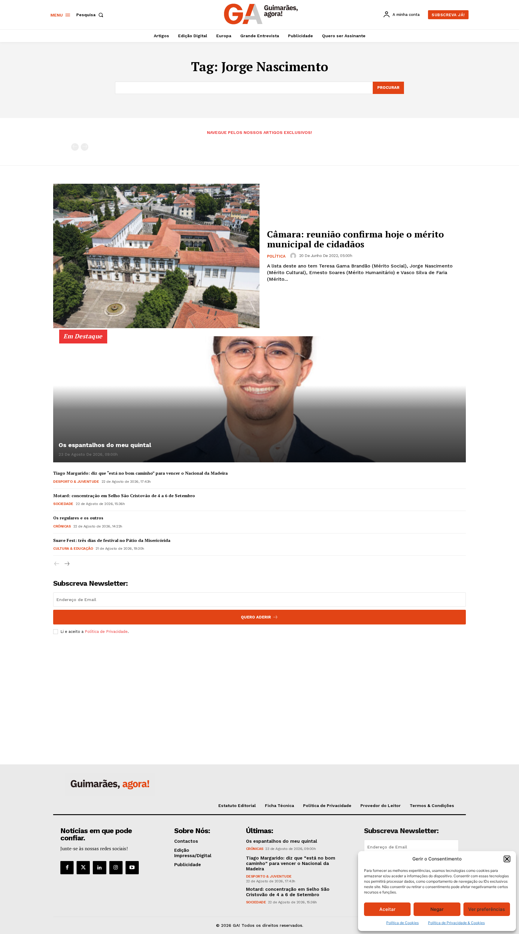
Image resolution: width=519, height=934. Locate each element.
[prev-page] (75, 147)
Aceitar (387, 909)
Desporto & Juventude (76, 481)
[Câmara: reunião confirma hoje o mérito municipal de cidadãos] (156, 256)
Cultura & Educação (73, 548)
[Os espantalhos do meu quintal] (259, 399)
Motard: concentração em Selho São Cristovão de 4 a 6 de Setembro (124, 495)
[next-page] (66, 564)
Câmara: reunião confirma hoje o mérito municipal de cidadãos (355, 239)
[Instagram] (116, 867)
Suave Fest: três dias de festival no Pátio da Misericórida (111, 540)
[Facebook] (67, 867)
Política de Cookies (402, 922)
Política (276, 256)
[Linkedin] (99, 867)
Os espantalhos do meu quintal (105, 445)
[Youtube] (132, 867)
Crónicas (62, 526)
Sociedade (63, 504)
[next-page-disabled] (84, 147)
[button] (507, 859)
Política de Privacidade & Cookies (456, 922)
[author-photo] (294, 256)
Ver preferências (486, 909)
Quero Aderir (256, 617)
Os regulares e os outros (78, 518)
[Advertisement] (259, 683)
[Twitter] (83, 867)
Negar (437, 909)
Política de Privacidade (106, 631)
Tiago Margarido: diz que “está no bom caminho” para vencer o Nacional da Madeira (140, 473)
